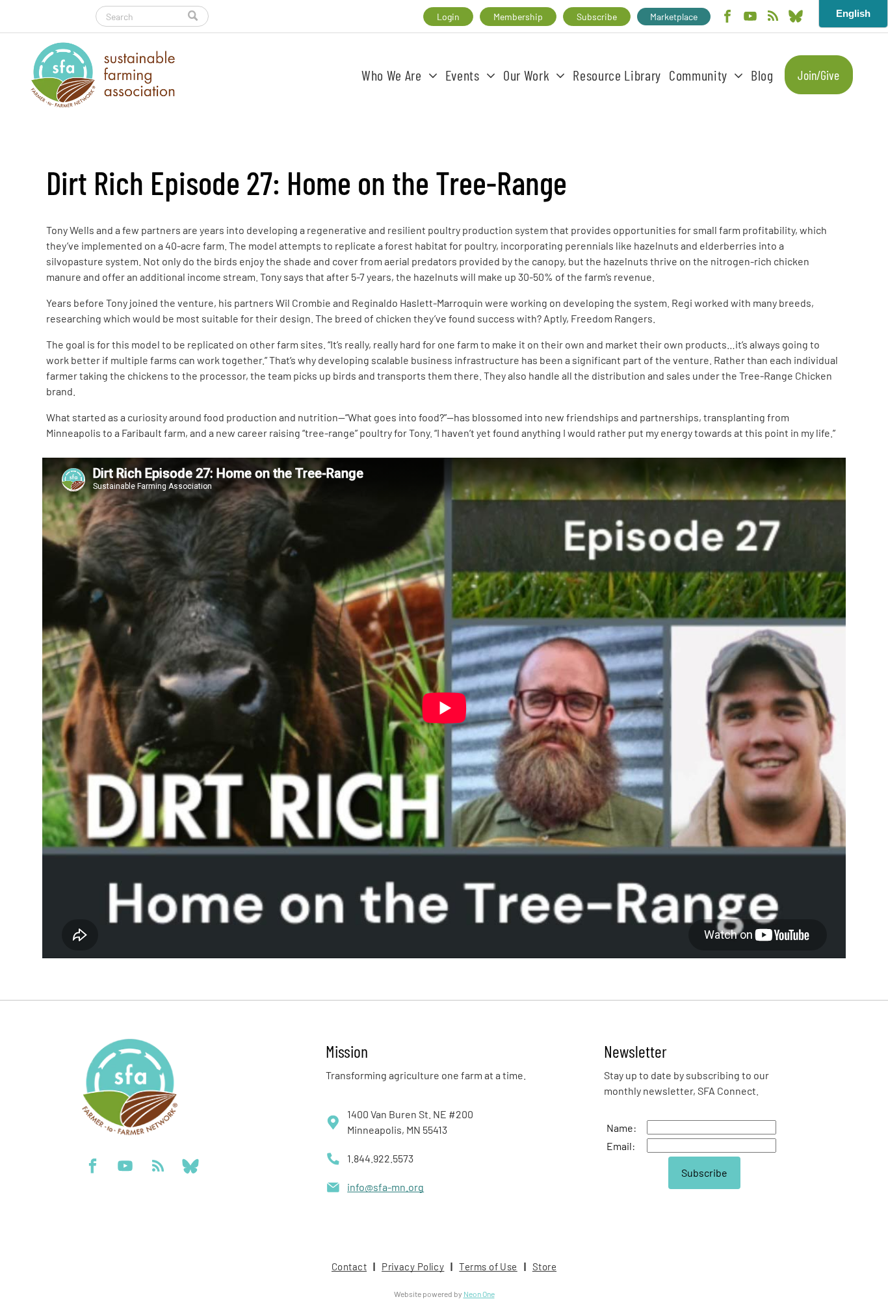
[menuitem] (399, 75)
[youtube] (750, 18)
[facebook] (727, 18)
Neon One (479, 1293)
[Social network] (795, 18)
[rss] (773, 18)
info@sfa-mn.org (385, 1187)
